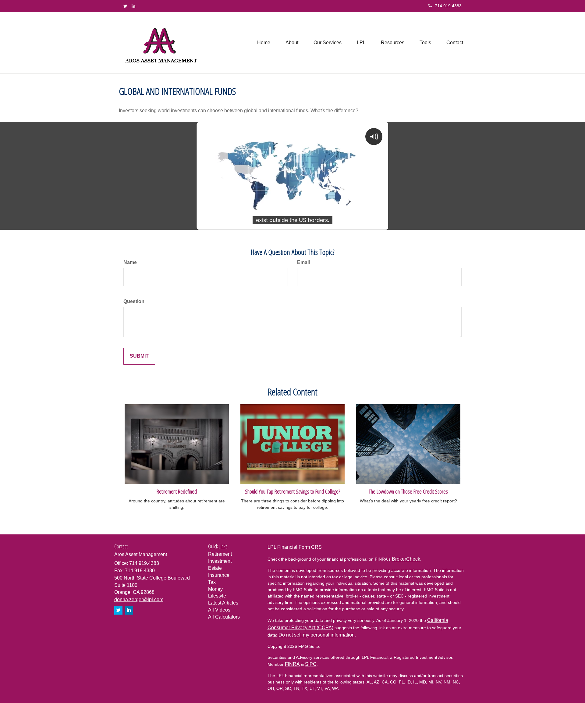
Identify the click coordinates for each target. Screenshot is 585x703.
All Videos (219, 609)
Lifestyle (217, 595)
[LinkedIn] (133, 6)
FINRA (292, 664)
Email (303, 262)
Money (215, 589)
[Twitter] (125, 6)
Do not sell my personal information (316, 634)
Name (130, 262)
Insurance (218, 575)
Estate (215, 568)
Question (133, 301)
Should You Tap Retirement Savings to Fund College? (292, 491)
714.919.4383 (448, 5)
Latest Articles (223, 602)
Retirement (220, 554)
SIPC (311, 664)
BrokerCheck (406, 559)
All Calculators (224, 616)
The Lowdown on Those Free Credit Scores (408, 491)
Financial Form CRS (299, 547)
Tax (212, 582)
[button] (292, 42)
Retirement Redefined (177, 491)
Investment (220, 561)
